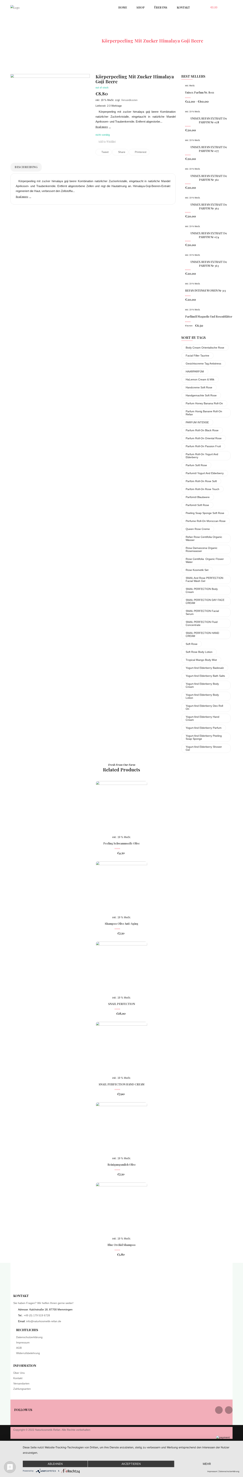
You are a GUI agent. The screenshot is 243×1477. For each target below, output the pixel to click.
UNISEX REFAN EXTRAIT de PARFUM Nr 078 (209, 120)
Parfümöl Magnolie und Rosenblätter (208, 316)
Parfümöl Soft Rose (197, 505)
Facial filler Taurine (197, 355)
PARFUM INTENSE (197, 422)
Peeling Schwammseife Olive (121, 843)
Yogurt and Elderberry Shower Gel (204, 748)
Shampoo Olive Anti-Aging (121, 923)
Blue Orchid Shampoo (121, 1245)
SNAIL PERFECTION (121, 1004)
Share (121, 151)
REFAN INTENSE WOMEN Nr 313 (205, 290)
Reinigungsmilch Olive (121, 1164)
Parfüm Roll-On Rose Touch (202, 489)
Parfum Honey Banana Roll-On (204, 403)
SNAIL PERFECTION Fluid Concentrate (202, 623)
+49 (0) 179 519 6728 (37, 1315)
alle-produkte (81, 41)
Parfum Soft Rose (196, 465)
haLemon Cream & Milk (200, 379)
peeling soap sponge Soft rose (205, 513)
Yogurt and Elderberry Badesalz (205, 667)
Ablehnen (55, 1464)
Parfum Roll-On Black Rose (202, 430)
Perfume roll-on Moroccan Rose (206, 520)
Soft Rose (191, 643)
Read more (101, 126)
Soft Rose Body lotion (199, 651)
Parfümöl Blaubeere (198, 497)
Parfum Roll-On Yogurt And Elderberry (202, 456)
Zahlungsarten (22, 1388)
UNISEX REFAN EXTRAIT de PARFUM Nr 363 (209, 264)
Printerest (140, 151)
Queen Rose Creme (198, 528)
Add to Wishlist (107, 141)
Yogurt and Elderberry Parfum (204, 727)
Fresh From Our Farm (121, 764)
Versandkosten (129, 100)
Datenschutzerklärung (29, 1337)
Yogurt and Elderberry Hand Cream (202, 718)
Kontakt (17, 1378)
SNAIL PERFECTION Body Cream (202, 590)
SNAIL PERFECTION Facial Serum (202, 612)
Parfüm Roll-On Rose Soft (201, 481)
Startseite (50, 41)
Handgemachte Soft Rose (201, 395)
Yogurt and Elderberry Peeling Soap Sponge (204, 737)
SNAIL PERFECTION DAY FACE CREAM (205, 601)
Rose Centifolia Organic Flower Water (205, 560)
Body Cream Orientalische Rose (205, 347)
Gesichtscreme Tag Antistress (203, 363)
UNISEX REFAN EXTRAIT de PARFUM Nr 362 (209, 206)
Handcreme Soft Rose (199, 387)
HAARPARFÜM (195, 371)
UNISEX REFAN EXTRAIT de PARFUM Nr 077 (209, 149)
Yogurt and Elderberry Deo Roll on (204, 707)
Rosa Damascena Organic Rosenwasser (201, 549)
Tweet (105, 151)
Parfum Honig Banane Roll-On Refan (204, 413)
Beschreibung (26, 167)
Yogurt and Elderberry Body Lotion (202, 696)
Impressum (23, 1342)
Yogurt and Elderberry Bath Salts (205, 675)
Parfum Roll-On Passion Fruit (203, 446)
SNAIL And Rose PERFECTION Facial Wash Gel (204, 579)
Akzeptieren (131, 1464)
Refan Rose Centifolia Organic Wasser (204, 538)
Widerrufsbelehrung (28, 1353)
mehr (207, 1464)
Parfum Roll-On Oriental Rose (204, 438)
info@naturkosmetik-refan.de (43, 1321)
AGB (19, 1347)
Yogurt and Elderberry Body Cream (202, 685)
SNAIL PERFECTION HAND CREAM (202, 634)
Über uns (19, 1372)
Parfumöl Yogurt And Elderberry (205, 473)
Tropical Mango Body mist (201, 659)
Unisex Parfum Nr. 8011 (199, 92)
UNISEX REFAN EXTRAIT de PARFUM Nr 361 (209, 178)
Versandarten (21, 1383)
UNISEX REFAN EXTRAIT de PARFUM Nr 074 (209, 235)
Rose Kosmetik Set (197, 569)
